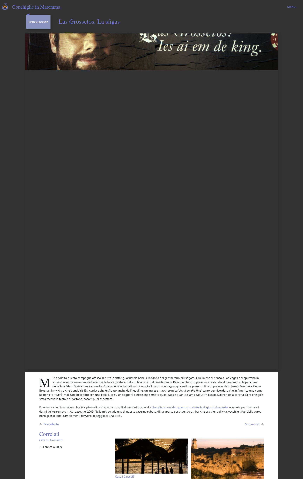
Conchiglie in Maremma (36, 6)
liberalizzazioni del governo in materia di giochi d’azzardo (189, 407)
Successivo (252, 424)
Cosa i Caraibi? (124, 476)
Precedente (51, 424)
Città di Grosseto (50, 440)
